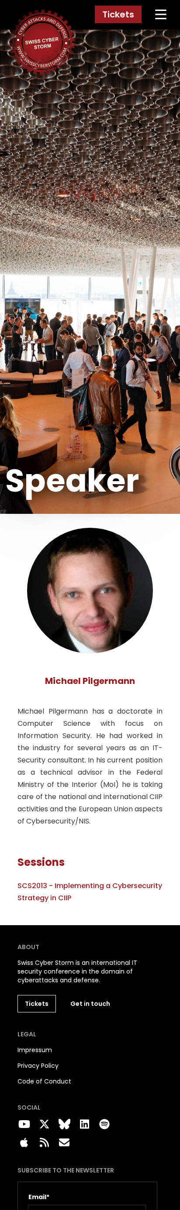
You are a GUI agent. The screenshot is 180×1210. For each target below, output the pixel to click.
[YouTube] (24, 1124)
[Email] (64, 1142)
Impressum (34, 1050)
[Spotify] (104, 1124)
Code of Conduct (44, 1081)
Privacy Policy (38, 1065)
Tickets (118, 14)
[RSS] (44, 1142)
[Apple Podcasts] (24, 1142)
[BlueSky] (64, 1124)
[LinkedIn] (84, 1124)
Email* (38, 1197)
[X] (44, 1124)
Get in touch (90, 1003)
